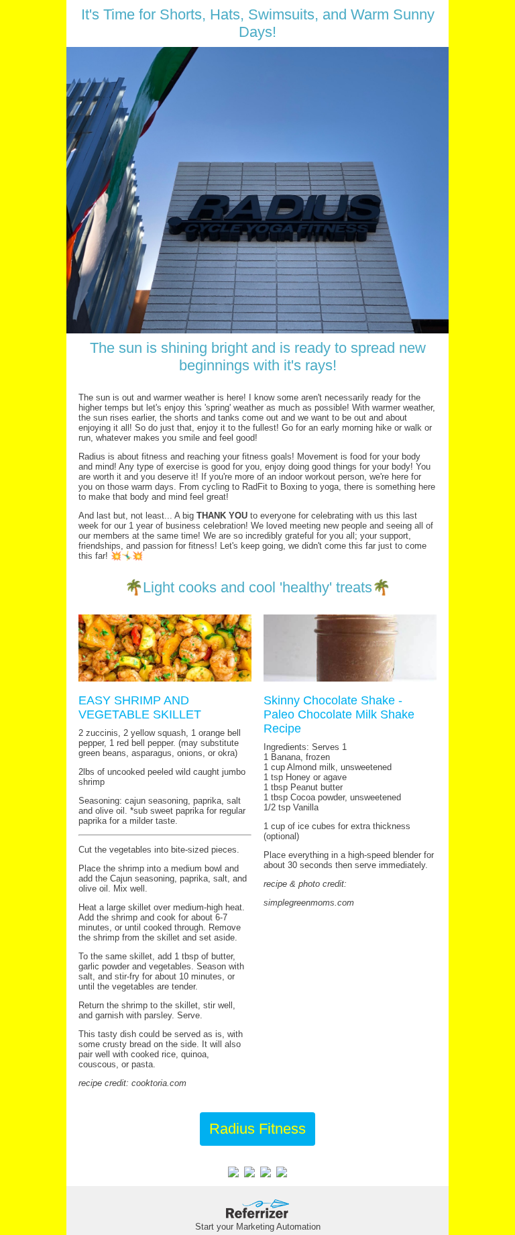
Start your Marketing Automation (258, 1227)
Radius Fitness (257, 1128)
